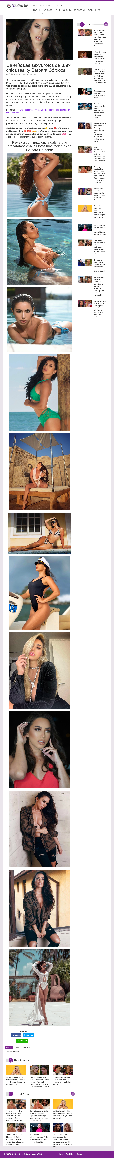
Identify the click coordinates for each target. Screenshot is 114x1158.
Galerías (33, 74)
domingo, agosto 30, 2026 (42, 5)
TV (55, 10)
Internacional (65, 10)
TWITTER (29, 1035)
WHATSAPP (23, 1040)
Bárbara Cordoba (12, 1051)
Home (35, 10)
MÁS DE (9, 1047)
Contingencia (80, 10)
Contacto (80, 1154)
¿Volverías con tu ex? (23, 1047)
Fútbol (91, 10)
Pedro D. (12, 74)
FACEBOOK (17, 1035)
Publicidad (69, 1154)
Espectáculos (45, 10)
